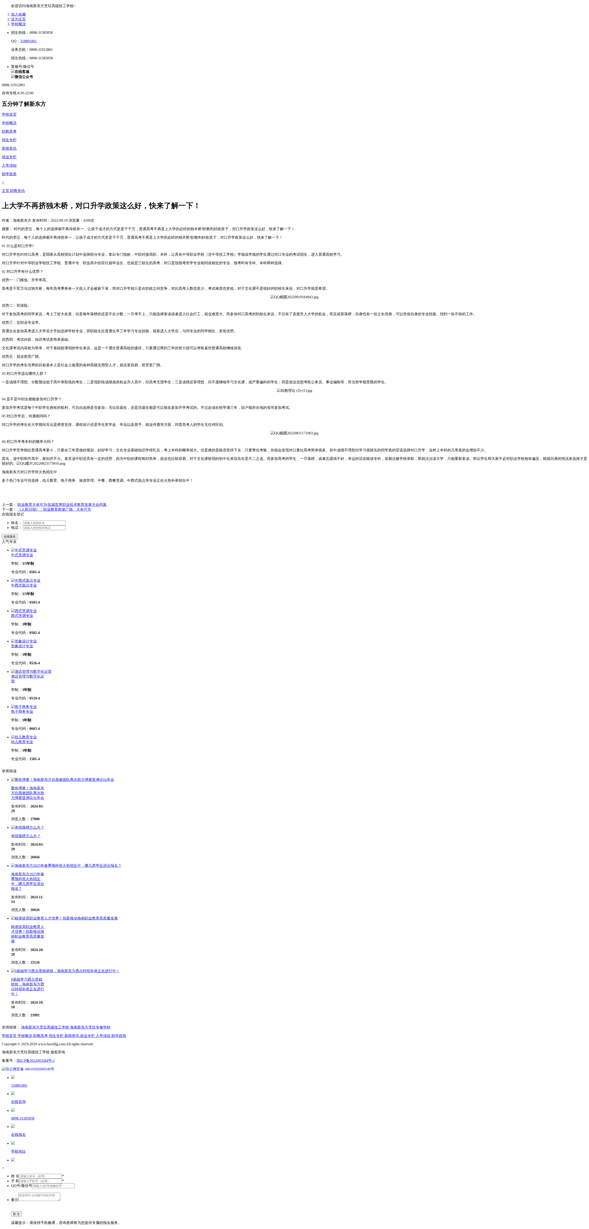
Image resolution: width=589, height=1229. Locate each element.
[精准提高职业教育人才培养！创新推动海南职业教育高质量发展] (64, 918)
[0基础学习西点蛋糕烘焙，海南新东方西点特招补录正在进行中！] (65, 971)
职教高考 (9, 131)
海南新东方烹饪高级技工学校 (45, 1027)
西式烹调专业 (22, 616)
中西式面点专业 (24, 585)
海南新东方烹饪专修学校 (90, 1027)
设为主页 (18, 19)
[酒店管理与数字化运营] (31, 671)
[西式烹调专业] (24, 611)
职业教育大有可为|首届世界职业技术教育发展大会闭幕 (62, 505)
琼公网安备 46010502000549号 (30, 1069)
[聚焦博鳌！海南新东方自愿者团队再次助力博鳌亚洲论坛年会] (62, 780)
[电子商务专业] (24, 707)
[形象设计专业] (24, 641)
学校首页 (9, 114)
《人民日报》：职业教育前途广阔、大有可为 (54, 509)
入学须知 (9, 165)
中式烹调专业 (22, 555)
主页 (6, 191)
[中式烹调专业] (24, 550)
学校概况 (18, 24)
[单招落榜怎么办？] (27, 827)
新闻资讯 (9, 148)
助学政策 (9, 174)
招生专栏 (9, 140)
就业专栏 (9, 157)
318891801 (28, 41)
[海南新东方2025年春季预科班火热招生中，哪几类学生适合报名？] (66, 866)
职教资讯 (17, 191)
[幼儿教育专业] (24, 737)
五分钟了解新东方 (24, 104)
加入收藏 (18, 14)
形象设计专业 (22, 646)
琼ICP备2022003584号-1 (36, 1061)
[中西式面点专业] (25, 580)
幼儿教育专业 (22, 742)
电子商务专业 (22, 711)
